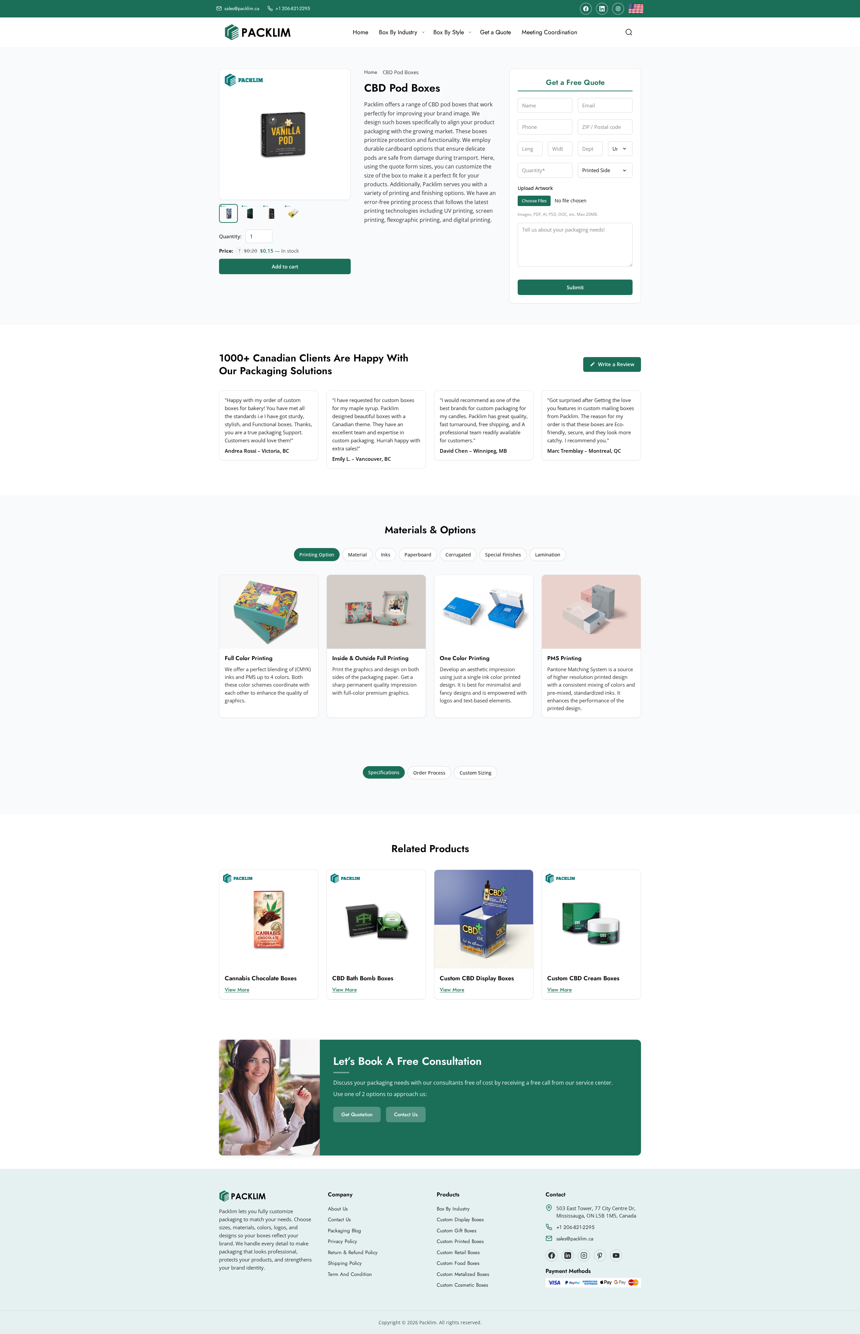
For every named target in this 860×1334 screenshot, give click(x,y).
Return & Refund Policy (353, 1252)
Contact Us (406, 1114)
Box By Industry (398, 32)
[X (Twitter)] (568, 1255)
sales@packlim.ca (574, 1238)
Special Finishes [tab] (503, 554)
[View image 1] (228, 213)
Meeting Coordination (549, 32)
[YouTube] (616, 1255)
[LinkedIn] (602, 9)
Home (360, 32)
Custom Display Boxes (460, 1219)
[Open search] (629, 32)
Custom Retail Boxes (458, 1252)
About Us (338, 1209)
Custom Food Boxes (458, 1263)
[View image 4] (293, 213)
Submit (575, 287)
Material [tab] (357, 554)
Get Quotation (357, 1114)
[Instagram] (618, 9)
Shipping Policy (345, 1263)
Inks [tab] (385, 554)
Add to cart (285, 266)
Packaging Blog (344, 1230)
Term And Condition (350, 1274)
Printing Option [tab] (316, 554)
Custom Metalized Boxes (463, 1274)
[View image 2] (250, 213)
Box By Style (448, 32)
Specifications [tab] (383, 772)
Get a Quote (495, 32)
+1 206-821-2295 (575, 1227)
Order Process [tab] (429, 773)
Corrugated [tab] (458, 554)
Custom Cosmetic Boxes (462, 1285)
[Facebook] (586, 9)
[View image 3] (271, 213)
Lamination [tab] (547, 554)
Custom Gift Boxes (456, 1230)
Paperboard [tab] (417, 554)
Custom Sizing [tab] (475, 773)
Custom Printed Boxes (460, 1241)
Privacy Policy (342, 1241)
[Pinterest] (600, 1255)
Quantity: (230, 236)
